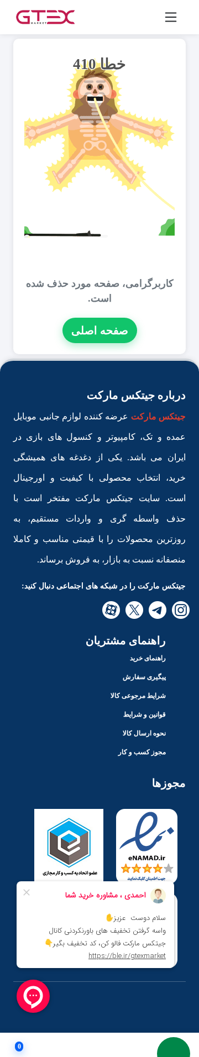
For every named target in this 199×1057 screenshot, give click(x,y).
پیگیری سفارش (144, 677)
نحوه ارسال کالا (144, 733)
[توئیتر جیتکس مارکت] (134, 610)
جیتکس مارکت (158, 416)
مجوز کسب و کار (142, 752)
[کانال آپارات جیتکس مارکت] (111, 610)
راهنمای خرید (148, 658)
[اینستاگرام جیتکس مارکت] (181, 610)
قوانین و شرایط (144, 714)
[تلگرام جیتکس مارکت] (157, 610)
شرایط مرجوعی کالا (138, 696)
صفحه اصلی (99, 330)
